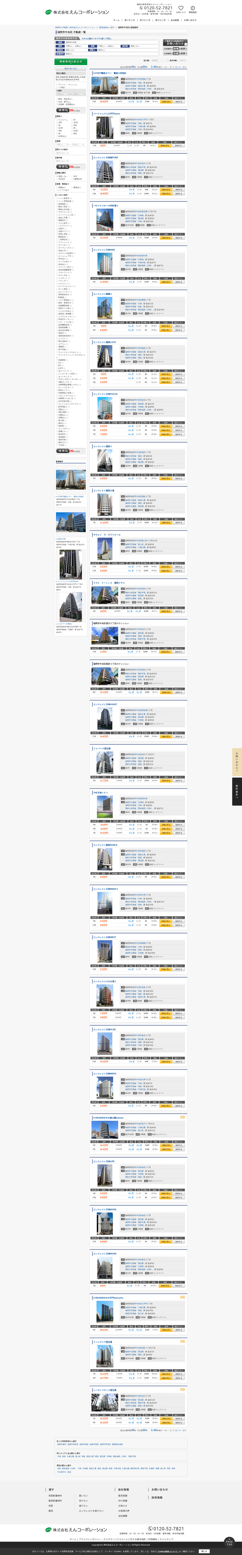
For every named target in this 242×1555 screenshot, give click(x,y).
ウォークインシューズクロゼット (71, 356)
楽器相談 (63, 204)
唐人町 (144, 541)
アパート (62, 85)
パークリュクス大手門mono (106, 114)
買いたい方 (130, 20)
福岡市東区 (61, 1444)
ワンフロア (64, 429)
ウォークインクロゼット (69, 352)
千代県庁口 (61, 1472)
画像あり (62, 187)
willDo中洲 (61, 539)
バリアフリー (65, 226)
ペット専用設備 (66, 201)
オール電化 (64, 289)
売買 (50, 1505)
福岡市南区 (84, 1444)
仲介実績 (122, 1500)
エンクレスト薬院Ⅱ (102, 446)
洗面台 (62, 333)
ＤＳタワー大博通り (64, 624)
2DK (75, 125)
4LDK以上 (62, 136)
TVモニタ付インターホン (69, 379)
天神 (140, 129)
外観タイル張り (66, 308)
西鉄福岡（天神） (145, 89)
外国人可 (63, 251)
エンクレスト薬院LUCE (104, 342)
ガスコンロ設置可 (66, 253)
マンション (73, 85)
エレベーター (65, 292)
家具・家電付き (66, 303)
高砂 (143, 452)
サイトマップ (166, 1539)
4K (59, 133)
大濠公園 (141, 126)
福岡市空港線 (130, 83)
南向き (62, 423)
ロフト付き (64, 275)
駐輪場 (62, 297)
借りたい (83, 1505)
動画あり (77, 187)
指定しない (63, 176)
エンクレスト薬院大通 (103, 490)
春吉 (143, 400)
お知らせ (122, 1505)
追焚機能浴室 (65, 325)
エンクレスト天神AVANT (105, 704)
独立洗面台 (64, 341)
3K (74, 128)
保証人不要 (64, 218)
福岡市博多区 (73, 1444)
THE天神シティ (100, 793)
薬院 (140, 173)
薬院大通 (141, 86)
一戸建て (62, 87)
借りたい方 (160, 20)
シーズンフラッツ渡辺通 (104, 1390)
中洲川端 (141, 262)
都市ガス (63, 442)
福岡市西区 (94, 1444)
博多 (169, 1468)
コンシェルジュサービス (69, 404)
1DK (60, 122)
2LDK (60, 128)
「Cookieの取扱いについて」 (168, 1551)
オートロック (65, 376)
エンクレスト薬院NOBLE (105, 845)
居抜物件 (63, 437)
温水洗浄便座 (65, 330)
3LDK (75, 131)
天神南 (141, 215)
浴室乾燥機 (64, 327)
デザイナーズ (65, 212)
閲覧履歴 (193, 12)
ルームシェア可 (66, 256)
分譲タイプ (64, 231)
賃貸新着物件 (55, 1500)
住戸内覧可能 (65, 401)
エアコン (63, 344)
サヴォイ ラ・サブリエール (107, 535)
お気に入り (181, 12)
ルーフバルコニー (66, 286)
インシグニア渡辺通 (102, 1342)
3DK (60, 131)
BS (60, 365)
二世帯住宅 (64, 239)
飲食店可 (63, 434)
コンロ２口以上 (66, 311)
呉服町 (151, 1468)
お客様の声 (124, 1510)
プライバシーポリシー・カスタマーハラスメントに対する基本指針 (112, 1539)
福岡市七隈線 (130, 86)
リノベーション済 (66, 215)
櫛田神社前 (134, 1468)
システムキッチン (66, 316)
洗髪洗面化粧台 (66, 336)
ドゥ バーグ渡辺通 (102, 748)
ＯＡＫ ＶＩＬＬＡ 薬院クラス (109, 583)
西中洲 (144, 256)
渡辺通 (141, 170)
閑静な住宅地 (65, 209)
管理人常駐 (64, 234)
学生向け (63, 259)
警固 (143, 79)
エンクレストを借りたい (91, 1510)
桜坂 (140, 358)
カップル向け (65, 261)
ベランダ (63, 281)
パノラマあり (63, 190)
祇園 (157, 1468)
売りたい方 (145, 20)
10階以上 (63, 415)
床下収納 (63, 349)
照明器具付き (65, 294)
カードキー (64, 245)
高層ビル (63, 431)
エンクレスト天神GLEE (104, 1029)
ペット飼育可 (65, 198)
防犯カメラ (64, 390)
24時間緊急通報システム (69, 385)
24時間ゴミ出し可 (66, 398)
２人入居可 (64, 223)
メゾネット (64, 278)
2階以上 (62, 409)
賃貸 (50, 1510)
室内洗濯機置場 (66, 270)
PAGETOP (229, 1543)
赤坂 (140, 83)
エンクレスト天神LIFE (104, 1161)
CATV (62, 368)
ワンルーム (63, 120)
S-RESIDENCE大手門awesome (108, 1298)
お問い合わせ (190, 20)
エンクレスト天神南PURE (105, 157)
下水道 (62, 445)
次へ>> (178, 67)
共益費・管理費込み (66, 104)
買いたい (83, 1495)
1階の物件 (63, 412)
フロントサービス (66, 396)
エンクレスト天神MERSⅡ (105, 889)
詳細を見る (166, 102)
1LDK (75, 122)
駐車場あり (64, 407)
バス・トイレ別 (66, 322)
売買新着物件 (55, 1495)
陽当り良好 (64, 207)
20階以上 (63, 418)
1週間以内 (78, 179)
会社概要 (175, 20)
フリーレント (65, 242)
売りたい (83, 1500)
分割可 (62, 229)
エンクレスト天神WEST (104, 937)
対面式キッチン (66, 319)
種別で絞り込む (71, 68)
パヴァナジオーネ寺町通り (105, 206)
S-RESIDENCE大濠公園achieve (108, 1118)
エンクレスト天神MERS (104, 1074)
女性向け (63, 264)
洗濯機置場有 (65, 306)
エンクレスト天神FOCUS (105, 394)
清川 (143, 163)
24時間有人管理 (66, 393)
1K (74, 120)
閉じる (204, 1551)
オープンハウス (66, 248)
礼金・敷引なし (64, 102)
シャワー (63, 338)
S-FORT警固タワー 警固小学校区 (109, 73)
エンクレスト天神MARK (105, 1209)
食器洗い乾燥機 (66, 314)
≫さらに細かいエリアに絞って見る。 (97, 38)
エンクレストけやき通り (104, 981)
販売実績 (122, 1495)
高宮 (69, 1472)
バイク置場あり (66, 300)
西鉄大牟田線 (130, 89)
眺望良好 (63, 237)
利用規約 (152, 1539)
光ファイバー (65, 371)
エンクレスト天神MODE (105, 1254)
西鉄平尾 (141, 167)
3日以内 (62, 179)
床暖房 (62, 347)
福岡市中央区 (136, 79)
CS (60, 363)
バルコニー (64, 284)
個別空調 (63, 440)
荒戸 (143, 1124)
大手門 (144, 119)
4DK (75, 133)
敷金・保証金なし (65, 99)
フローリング (65, 272)
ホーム (116, 20)
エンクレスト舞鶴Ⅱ (102, 294)
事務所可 (63, 220)
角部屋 (62, 426)
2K (59, 125)
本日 (75, 176)
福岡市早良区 (105, 1444)
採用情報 (157, 1497)
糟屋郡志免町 (117, 1444)
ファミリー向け (66, 267)
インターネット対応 (67, 374)
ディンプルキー (66, 387)
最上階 (62, 420)
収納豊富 (63, 360)
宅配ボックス (65, 382)
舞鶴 (143, 300)
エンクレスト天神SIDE (104, 250)
